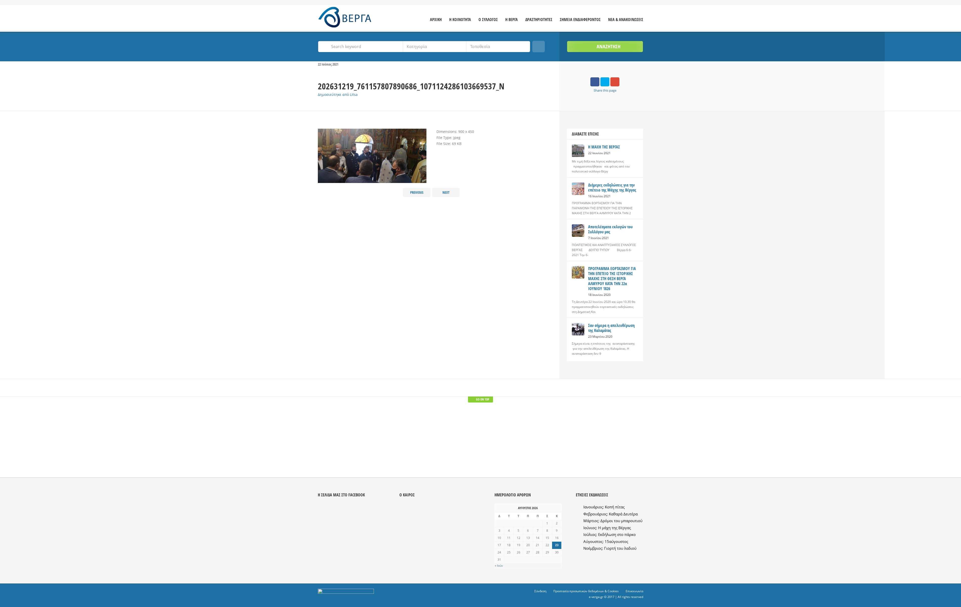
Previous (416, 192)
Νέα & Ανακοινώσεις (625, 19)
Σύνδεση (540, 591)
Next (445, 192)
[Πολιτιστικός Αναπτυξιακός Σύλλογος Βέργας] (347, 18)
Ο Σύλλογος (488, 19)
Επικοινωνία (634, 591)
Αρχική (436, 19)
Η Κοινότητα (460, 19)
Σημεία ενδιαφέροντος (580, 19)
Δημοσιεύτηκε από (338, 94)
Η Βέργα (511, 19)
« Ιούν (499, 565)
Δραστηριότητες (538, 19)
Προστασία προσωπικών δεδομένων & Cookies (586, 591)
